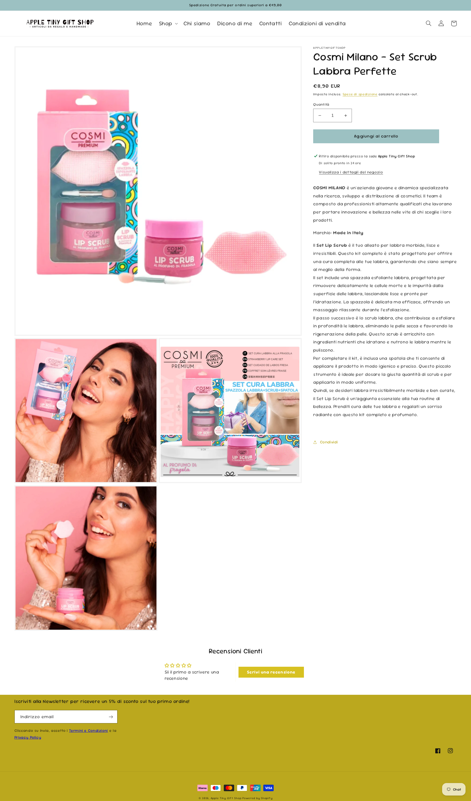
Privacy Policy (27, 737)
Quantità (321, 104)
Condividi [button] (329, 441)
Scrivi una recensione (271, 672)
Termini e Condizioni (88, 730)
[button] (167, 23)
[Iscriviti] (110, 716)
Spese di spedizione (360, 94)
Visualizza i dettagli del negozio (351, 172)
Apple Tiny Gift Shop (226, 798)
